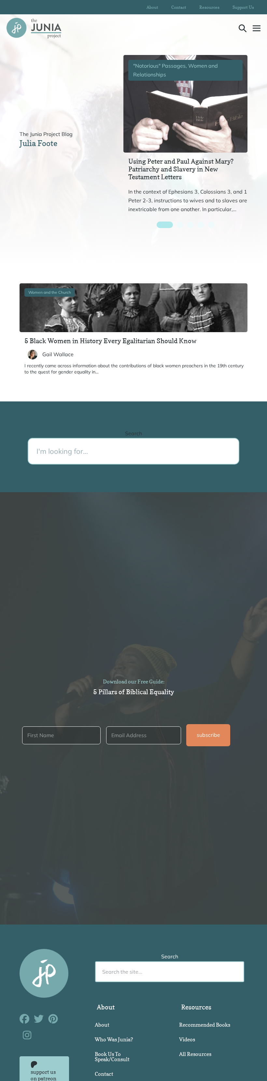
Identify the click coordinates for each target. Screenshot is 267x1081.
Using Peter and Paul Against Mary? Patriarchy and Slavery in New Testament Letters (180, 169)
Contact (178, 7)
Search (133, 433)
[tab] (165, 225)
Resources (209, 7)
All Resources (195, 1054)
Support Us (243, 7)
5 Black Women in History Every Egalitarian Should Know (110, 341)
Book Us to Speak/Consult (112, 1056)
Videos (187, 1039)
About (152, 7)
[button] (242, 28)
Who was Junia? (114, 1039)
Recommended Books (204, 1024)
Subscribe (208, 735)
